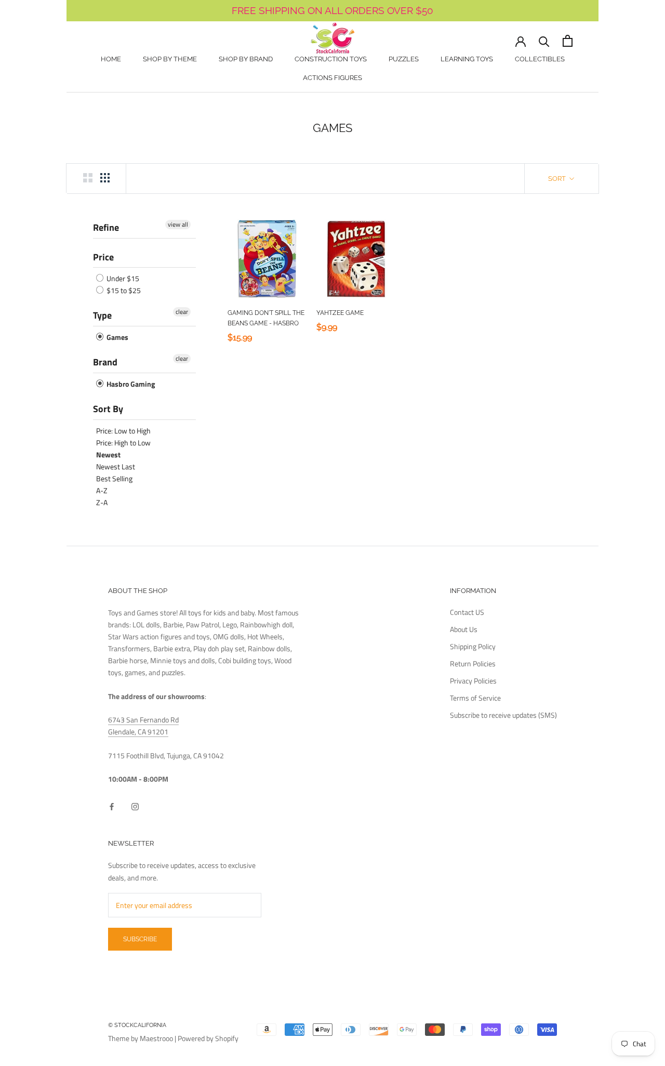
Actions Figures (332, 78)
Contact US (467, 612)
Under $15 (122, 278)
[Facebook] (111, 806)
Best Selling (114, 478)
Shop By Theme (170, 59)
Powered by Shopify (208, 1038)
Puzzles (404, 59)
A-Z (102, 490)
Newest (108, 454)
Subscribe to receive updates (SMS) (503, 714)
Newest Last (115, 466)
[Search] (544, 40)
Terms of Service (475, 697)
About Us (463, 629)
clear (182, 312)
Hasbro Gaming (130, 383)
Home (111, 59)
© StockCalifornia (137, 1025)
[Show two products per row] (87, 177)
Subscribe (140, 939)
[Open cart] (568, 41)
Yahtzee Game (340, 313)
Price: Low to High (123, 430)
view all (178, 224)
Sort (557, 178)
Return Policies (473, 663)
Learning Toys (467, 59)
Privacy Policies (473, 680)
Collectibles (540, 59)
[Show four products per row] (105, 177)
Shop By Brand (246, 59)
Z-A (102, 502)
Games (116, 337)
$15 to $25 (123, 290)
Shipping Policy (473, 646)
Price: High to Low (123, 442)
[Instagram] (135, 806)
